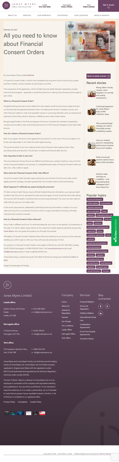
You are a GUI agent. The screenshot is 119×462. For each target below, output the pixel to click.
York (89, 5)
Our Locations (67, 325)
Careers (65, 317)
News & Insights (101, 15)
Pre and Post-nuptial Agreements (98, 227)
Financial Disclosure (94, 247)
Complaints (22, 401)
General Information (94, 271)
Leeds (45, 5)
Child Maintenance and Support (97, 251)
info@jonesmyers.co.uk (13, 251)
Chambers (91, 255)
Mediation (91, 215)
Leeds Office (67, 329)
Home (64, 301)
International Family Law (95, 259)
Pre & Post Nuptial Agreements (87, 333)
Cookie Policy (35, 401)
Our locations (81, 15)
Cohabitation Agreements (95, 235)
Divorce (100, 231)
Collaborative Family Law (104, 215)
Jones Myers (9, 231)
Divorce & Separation (84, 307)
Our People (66, 321)
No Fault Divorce (93, 263)
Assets (90, 223)
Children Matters (93, 203)
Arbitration (98, 223)
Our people (62, 15)
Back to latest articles (96, 76)
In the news (108, 219)
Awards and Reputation (95, 219)
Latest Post (91, 231)
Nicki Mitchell (28, 75)
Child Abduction (106, 263)
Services (27, 15)
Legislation (100, 255)
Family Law (109, 235)
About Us (12, 15)
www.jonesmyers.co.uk (57, 248)
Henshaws (106, 271)
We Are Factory (105, 453)
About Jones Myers (93, 211)
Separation (91, 267)
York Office (66, 338)
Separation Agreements (95, 207)
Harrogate (66, 5)
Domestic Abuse (102, 267)
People (104, 211)
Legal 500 (91, 239)
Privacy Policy (9, 401)
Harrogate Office (68, 333)
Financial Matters (106, 203)
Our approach (44, 15)
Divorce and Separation (95, 199)
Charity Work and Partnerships (97, 243)
